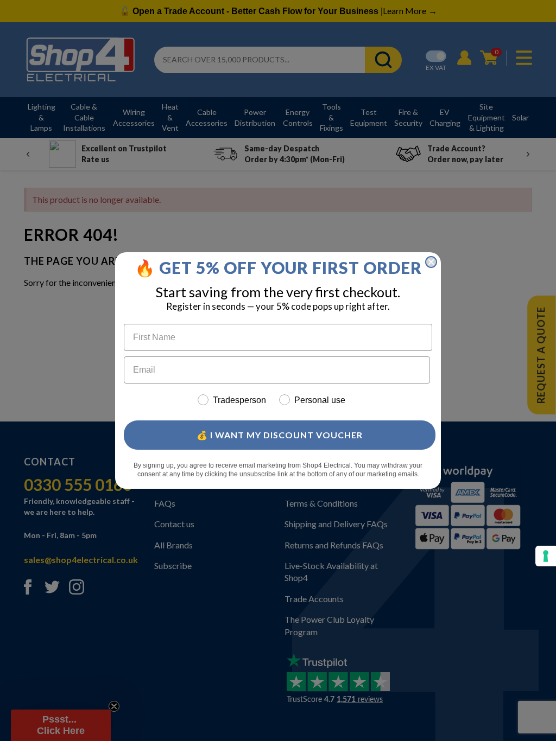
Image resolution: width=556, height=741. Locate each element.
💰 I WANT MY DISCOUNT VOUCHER (280, 435)
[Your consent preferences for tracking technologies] (545, 556)
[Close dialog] (431, 262)
